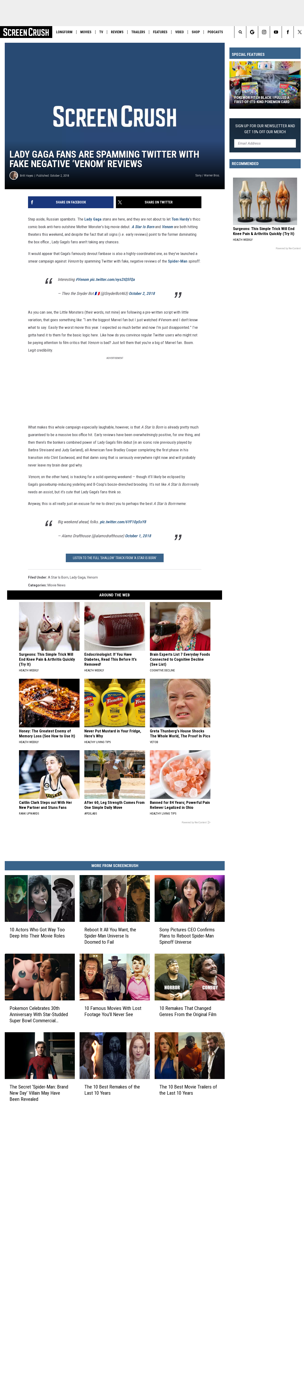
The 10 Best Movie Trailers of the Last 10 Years (188, 1090)
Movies (85, 32)
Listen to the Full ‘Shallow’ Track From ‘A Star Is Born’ (115, 558)
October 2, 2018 (142, 293)
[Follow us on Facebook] (288, 32)
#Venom (82, 279)
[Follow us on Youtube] (276, 32)
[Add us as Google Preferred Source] (252, 32)
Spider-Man (177, 261)
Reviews (117, 32)
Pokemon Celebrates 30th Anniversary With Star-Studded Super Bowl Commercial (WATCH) (39, 1014)
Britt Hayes (26, 175)
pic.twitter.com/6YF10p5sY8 (123, 521)
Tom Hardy (180, 219)
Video (179, 32)
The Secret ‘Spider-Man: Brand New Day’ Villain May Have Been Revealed (39, 1093)
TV (101, 32)
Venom (167, 226)
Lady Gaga (92, 219)
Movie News (57, 585)
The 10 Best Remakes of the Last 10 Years (112, 1090)
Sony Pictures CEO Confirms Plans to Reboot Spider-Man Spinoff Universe (187, 936)
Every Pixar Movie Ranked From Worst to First (261, 99)
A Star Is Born (143, 226)
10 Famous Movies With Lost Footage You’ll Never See (112, 1011)
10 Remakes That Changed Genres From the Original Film (187, 1011)
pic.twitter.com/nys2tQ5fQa (112, 279)
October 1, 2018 (138, 535)
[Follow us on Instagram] (264, 32)
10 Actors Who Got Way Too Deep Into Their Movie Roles (37, 933)
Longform (64, 32)
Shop (196, 32)
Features (160, 32)
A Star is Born (58, 577)
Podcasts (215, 32)
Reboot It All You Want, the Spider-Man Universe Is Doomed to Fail (110, 936)
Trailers (138, 32)
